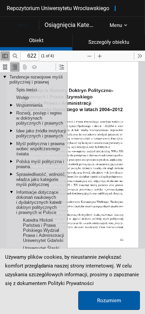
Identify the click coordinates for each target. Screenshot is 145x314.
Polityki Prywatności (71, 283)
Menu (116, 25)
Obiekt (36, 40)
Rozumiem (109, 300)
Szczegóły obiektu (108, 42)
